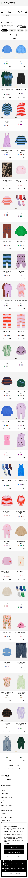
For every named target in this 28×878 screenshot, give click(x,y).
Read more (7, 843)
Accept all (14, 847)
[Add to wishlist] (10, 67)
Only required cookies (14, 852)
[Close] (25, 3)
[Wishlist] (22, 12)
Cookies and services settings (13, 856)
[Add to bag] (4, 67)
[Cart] (26, 12)
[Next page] (19, 768)
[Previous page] (8, 768)
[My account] (19, 12)
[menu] (2, 12)
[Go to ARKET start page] (9, 12)
